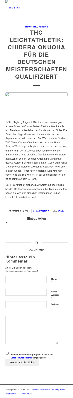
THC (35, 26)
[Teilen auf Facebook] (10, 222)
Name (54, 281)
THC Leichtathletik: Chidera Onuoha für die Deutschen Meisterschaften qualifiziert (36, 54)
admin (61, 211)
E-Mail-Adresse (55, 295)
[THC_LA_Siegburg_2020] (36, 104)
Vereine (43, 26)
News (28, 26)
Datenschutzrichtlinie (21, 357)
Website (55, 304)
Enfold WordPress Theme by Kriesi (49, 389)
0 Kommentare (41, 211)
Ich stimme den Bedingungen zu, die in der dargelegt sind (32, 356)
